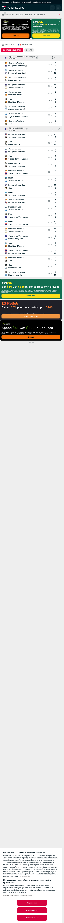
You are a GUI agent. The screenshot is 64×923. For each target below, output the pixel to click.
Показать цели (32, 918)
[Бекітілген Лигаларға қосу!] (37, 57)
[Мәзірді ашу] (58, 7)
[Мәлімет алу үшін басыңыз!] (31, 64)
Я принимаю (32, 903)
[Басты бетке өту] (15, 7)
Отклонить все (32, 910)
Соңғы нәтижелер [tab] (12, 50)
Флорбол (10, 45)
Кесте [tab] (29, 50)
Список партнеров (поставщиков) (17, 895)
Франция (27, 45)
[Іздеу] (52, 7)
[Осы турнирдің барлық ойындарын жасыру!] (59, 58)
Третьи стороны (24, 877)
